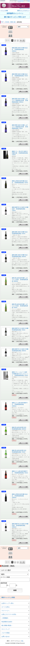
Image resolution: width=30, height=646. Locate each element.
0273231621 (21, 0)
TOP (2, 22)
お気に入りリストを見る (9, 614)
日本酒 (7, 22)
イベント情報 (4, 10)
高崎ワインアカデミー (23, 10)
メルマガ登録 (6, 633)
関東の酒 (12, 22)
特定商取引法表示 (7, 621)
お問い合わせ (6, 636)
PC (22, 641)
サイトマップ (6, 629)
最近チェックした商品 (25, 8)
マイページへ (6, 610)
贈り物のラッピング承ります (15, 17)
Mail (29, 0)
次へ (21, 40)
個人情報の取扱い (7, 625)
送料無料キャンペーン (15, 13)
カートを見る (6, 607)
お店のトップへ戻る (8, 603)
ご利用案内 (5, 618)
